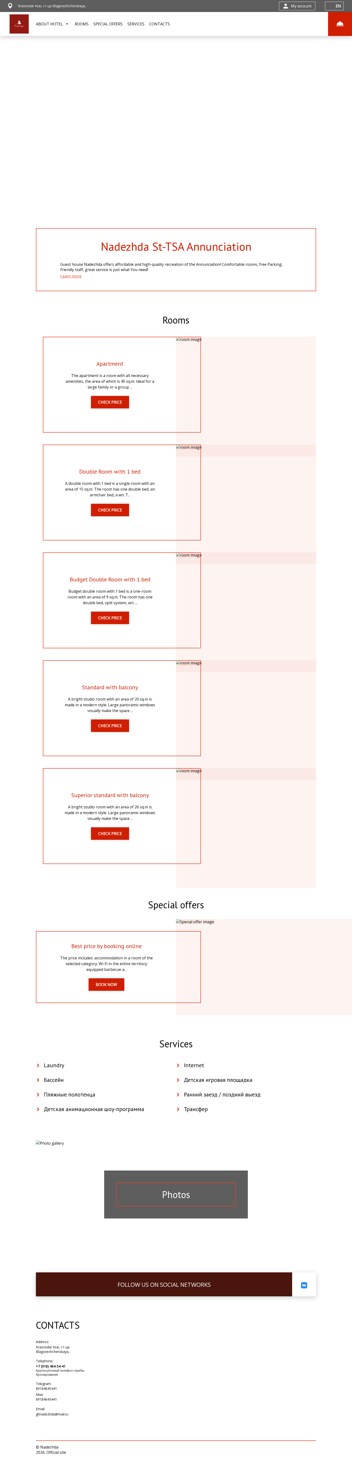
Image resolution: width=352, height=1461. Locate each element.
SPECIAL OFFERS (108, 24)
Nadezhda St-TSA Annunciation (176, 246)
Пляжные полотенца (69, 1094)
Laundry (54, 1065)
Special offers (176, 905)
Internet (194, 1065)
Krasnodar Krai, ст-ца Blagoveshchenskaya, (52, 1349)
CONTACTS (159, 24)
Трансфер (196, 1109)
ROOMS (82, 24)
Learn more (70, 276)
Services (176, 1044)
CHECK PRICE (110, 402)
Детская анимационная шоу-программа (94, 1109)
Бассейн (54, 1080)
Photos (176, 1194)
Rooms (176, 320)
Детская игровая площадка (218, 1080)
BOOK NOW (106, 984)
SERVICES (135, 24)
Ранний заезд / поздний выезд (222, 1094)
